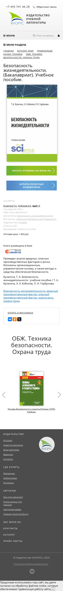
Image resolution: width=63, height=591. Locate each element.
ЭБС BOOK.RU (12, 522)
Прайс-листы (13, 541)
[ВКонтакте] (10, 319)
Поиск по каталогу (45, 35)
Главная (8, 50)
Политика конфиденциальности (30, 564)
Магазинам (9, 473)
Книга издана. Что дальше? (12, 503)
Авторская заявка (12, 509)
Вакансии (8, 454)
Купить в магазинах (20, 312)
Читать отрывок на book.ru (31, 170)
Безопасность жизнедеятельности (35, 215)
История (7, 440)
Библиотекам (10, 478)
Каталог (9, 534)
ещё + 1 (36, 205)
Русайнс (23, 222)
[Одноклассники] (15, 319)
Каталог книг (25, 50)
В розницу (8, 482)
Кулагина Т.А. (10, 205)
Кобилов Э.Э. (24, 205)
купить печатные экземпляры (31, 186)
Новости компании (13, 445)
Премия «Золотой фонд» (16, 514)
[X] (19, 319)
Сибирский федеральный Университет (36, 219)
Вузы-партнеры (11, 449)
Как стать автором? (13, 497)
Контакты (8, 459)
